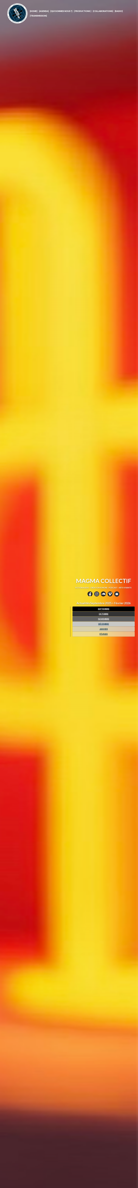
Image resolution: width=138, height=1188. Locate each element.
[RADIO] (119, 11)
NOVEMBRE (103, 619)
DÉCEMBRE (103, 624)
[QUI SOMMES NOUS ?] (61, 11)
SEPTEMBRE (103, 609)
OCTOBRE (103, 614)
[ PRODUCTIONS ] (82, 11)
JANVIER (104, 629)
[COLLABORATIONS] (103, 11)
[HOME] (33, 11)
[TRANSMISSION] (38, 16)
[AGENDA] (44, 11)
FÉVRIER (104, 634)
